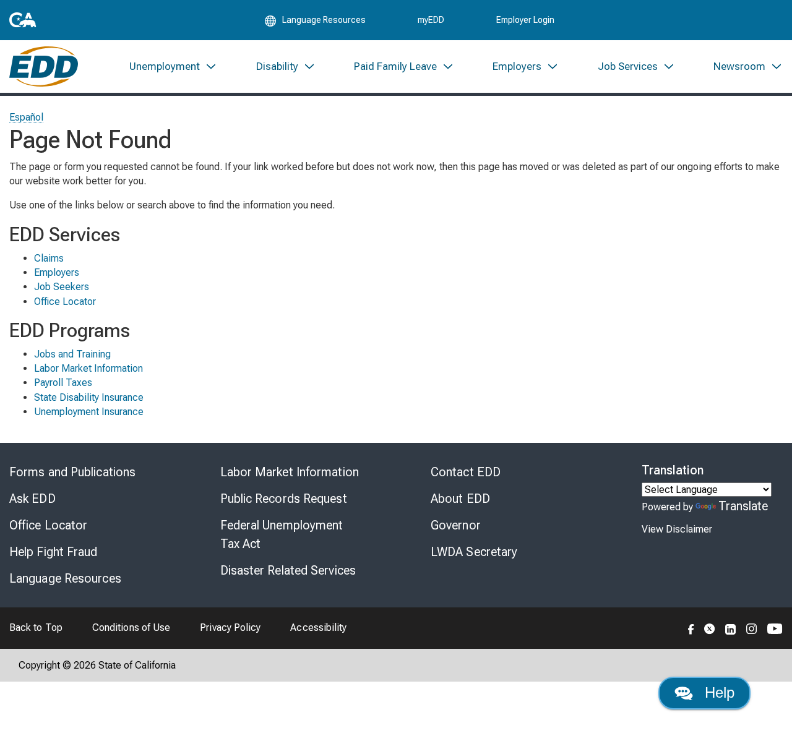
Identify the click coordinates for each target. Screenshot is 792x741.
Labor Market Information (88, 368)
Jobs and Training (72, 354)
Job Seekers (61, 287)
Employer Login (525, 20)
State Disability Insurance (89, 397)
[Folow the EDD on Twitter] (709, 627)
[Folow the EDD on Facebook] (691, 627)
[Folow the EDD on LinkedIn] (730, 627)
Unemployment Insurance (89, 412)
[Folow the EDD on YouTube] (775, 627)
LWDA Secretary (474, 551)
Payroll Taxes (63, 382)
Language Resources (65, 578)
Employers (56, 272)
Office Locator (65, 301)
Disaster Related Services (288, 570)
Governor (456, 525)
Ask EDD (32, 498)
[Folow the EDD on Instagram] (751, 627)
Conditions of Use (131, 627)
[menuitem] (173, 66)
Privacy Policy (230, 627)
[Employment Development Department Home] (43, 66)
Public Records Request (283, 498)
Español (26, 117)
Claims (49, 258)
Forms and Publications (72, 472)
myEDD (431, 20)
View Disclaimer (677, 529)
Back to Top (35, 627)
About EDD (460, 498)
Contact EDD (466, 472)
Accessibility (318, 627)
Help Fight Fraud (53, 551)
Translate (743, 506)
